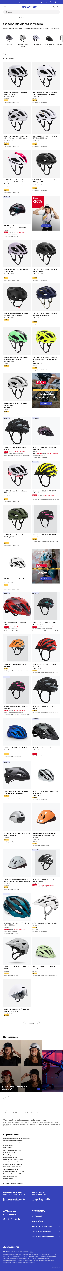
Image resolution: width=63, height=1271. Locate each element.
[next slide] (10, 1098)
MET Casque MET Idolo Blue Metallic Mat (17, 748)
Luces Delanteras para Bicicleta (12, 1164)
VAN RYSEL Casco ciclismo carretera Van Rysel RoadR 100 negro (16, 314)
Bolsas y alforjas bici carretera (12, 1166)
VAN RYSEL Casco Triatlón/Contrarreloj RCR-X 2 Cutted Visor (17, 1010)
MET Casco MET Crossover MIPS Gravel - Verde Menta (45, 968)
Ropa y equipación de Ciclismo (12, 1150)
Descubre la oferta (46, 403)
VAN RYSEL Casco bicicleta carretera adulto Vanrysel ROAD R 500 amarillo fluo (44, 359)
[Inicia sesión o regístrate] (54, 7)
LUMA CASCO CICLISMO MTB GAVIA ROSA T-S (15, 707)
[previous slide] (5, 1098)
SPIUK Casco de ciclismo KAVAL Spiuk (45, 447)
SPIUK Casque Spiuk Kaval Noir (42, 748)
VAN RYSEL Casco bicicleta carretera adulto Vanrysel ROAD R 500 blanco (16, 137)
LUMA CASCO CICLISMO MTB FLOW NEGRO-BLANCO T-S (44, 880)
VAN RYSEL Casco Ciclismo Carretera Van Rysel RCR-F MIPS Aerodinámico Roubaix (16, 182)
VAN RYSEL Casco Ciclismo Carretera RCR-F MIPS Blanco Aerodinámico (44, 93)
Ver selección (45, 225)
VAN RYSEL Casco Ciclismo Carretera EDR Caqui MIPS (16, 536)
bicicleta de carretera (51, 1122)
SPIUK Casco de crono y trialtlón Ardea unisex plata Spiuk (17, 834)
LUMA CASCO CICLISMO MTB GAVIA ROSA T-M (44, 536)
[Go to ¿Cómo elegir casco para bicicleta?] (38, 1089)
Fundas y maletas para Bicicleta (12, 1140)
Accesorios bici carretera (10, 1157)
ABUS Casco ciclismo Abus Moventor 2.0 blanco (44, 924)
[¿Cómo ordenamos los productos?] (4, 58)
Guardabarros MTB (8, 1178)
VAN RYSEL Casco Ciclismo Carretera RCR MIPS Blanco (16, 492)
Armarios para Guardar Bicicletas (13, 1183)
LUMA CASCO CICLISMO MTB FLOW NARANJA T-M (15, 665)
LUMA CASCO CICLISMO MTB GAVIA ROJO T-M (44, 665)
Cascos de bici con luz (49, 45)
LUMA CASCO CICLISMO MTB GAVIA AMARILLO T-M (44, 492)
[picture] (17, 76)
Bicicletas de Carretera (10, 1176)
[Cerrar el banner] (58, 2)
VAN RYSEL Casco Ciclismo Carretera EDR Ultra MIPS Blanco (44, 137)
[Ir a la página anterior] (25, 1023)
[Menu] (5, 7)
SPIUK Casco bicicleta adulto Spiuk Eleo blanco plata (45, 792)
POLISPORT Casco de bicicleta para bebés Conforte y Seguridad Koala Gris (17, 880)
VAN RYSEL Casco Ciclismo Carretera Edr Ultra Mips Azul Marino (44, 314)
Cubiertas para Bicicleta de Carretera (14, 1171)
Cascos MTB (9, 44)
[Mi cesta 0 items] (58, 7)
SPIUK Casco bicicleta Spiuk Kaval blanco (15, 580)
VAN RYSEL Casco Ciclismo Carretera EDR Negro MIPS (44, 181)
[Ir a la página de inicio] (29, 7)
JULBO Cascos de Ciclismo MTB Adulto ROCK (17, 968)
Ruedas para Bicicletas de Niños (12, 1174)
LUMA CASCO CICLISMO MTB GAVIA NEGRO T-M (44, 707)
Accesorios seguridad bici (11, 1162)
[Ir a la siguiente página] (38, 1023)
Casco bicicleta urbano (23, 45)
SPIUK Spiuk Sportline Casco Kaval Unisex (15, 623)
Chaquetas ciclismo (9, 1152)
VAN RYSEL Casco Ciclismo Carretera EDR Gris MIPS (16, 404)
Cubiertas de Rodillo (9, 1145)
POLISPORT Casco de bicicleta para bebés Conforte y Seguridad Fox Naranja (44, 835)
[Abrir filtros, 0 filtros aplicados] (5, 54)
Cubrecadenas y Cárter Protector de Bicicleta (16, 1138)
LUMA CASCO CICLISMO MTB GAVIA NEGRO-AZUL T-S (44, 623)
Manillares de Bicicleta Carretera (13, 1159)
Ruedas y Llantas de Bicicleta (11, 1143)
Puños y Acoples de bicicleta (11, 1155)
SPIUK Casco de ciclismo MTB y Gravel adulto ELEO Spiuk (16, 924)
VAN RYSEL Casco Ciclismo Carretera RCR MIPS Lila (16, 270)
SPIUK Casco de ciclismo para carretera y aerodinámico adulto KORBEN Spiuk (17, 227)
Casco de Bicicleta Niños (10, 1169)
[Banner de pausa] (55, 2)
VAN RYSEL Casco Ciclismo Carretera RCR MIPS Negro (44, 270)
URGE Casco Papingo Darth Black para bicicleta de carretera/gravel (16, 792)
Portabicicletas (7, 1147)
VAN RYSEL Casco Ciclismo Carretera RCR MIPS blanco (16, 93)
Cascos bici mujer (36, 44)
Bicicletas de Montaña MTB (11, 1181)
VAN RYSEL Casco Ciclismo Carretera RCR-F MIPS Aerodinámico (16, 358)
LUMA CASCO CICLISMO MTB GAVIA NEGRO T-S (15, 448)
